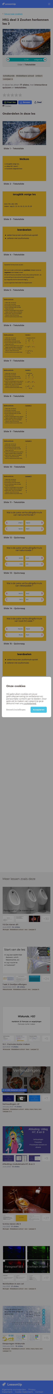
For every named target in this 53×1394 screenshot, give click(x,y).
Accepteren (38, 710)
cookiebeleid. (30, 703)
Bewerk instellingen (16, 709)
